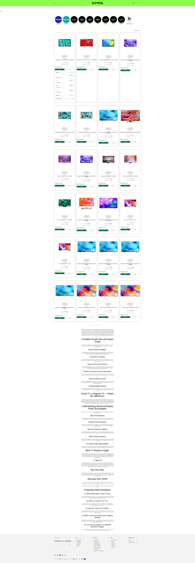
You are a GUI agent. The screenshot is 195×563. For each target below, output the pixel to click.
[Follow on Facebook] (55, 555)
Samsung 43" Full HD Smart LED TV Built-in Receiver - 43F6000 (108, 59)
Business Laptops (79, 542)
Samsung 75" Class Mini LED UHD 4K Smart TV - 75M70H (130, 307)
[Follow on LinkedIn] (65, 555)
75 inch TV (88, 374)
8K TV (103, 446)
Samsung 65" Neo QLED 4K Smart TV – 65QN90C (64, 176)
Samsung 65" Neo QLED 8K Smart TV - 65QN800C (108, 176)
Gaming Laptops (79, 541)
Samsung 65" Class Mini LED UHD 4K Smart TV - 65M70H (108, 307)
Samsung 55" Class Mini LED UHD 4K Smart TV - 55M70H (86, 307)
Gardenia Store (96, 541)
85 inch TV (88, 381)
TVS (77, 546)
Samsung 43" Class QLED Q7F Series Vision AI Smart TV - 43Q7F (64, 132)
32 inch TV (87, 388)
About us (113, 541)
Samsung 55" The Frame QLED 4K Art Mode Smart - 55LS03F (87, 132)
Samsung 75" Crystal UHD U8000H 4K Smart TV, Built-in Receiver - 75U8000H (108, 133)
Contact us (113, 542)
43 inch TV (85, 352)
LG (86, 58)
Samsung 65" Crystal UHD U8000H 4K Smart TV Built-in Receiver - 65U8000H (64, 308)
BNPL (69, 69)
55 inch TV (88, 359)
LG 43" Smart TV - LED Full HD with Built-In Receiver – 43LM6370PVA (86, 59)
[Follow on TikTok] (62, 555)
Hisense (130, 218)
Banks (60, 69)
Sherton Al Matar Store (97, 545)
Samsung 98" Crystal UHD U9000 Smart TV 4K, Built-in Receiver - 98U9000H (86, 220)
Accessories (78, 545)
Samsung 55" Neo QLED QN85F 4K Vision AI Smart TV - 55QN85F (130, 132)
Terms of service (114, 546)
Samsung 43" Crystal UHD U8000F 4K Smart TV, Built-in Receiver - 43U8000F (130, 60)
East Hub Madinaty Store (97, 546)
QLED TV (96, 424)
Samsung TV (104, 335)
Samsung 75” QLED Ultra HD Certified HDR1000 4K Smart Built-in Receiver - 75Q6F (108, 220)
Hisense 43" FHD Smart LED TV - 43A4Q (65, 263)
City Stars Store (96, 549)
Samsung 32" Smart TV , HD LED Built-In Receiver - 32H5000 (65, 59)
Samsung (65, 58)
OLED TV (89, 439)
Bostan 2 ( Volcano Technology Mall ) (99, 550)
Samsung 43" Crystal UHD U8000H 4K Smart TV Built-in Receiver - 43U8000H (86, 264)
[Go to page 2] (100, 324)
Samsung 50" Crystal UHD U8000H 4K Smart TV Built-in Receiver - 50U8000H (108, 264)
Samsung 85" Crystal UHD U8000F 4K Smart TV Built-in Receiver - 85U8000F (86, 176)
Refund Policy (113, 545)
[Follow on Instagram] (57, 555)
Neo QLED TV (88, 431)
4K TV (101, 418)
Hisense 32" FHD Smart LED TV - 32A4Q (130, 219)
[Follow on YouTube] (60, 555)
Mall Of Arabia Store (97, 542)
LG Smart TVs (110, 454)
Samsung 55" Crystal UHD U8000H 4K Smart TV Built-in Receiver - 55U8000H (130, 264)
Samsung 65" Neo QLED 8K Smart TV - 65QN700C (130, 176)
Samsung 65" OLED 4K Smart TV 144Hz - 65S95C (64, 219)
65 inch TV (89, 366)
